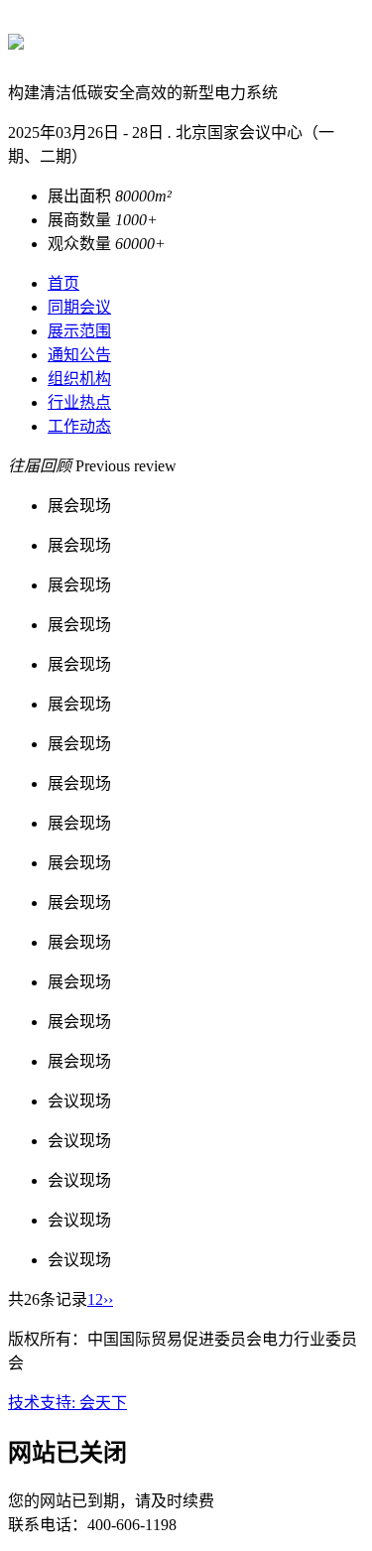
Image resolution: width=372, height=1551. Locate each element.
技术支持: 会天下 (67, 1402)
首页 (63, 283)
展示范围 (79, 331)
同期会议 (79, 307)
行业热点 (79, 402)
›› (108, 1299)
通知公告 (79, 354)
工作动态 (79, 426)
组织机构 (79, 378)
